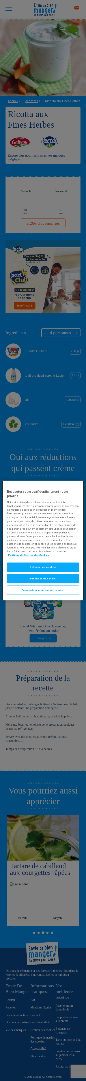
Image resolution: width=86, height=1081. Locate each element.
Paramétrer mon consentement (43, 590)
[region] (43, 540)
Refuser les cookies (43, 567)
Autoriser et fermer (43, 578)
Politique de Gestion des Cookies (28, 555)
